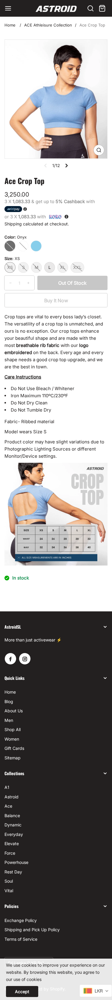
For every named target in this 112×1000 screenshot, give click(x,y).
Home (10, 25)
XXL (77, 267)
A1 (6, 787)
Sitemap (12, 757)
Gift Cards (14, 748)
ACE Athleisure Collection (48, 25)
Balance (12, 815)
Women (11, 739)
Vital (8, 890)
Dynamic (13, 824)
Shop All (12, 729)
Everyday (13, 834)
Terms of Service (20, 939)
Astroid (11, 796)
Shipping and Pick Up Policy (32, 929)
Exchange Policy (20, 920)
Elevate (11, 843)
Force (9, 853)
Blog (8, 701)
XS (10, 267)
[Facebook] (10, 659)
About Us (13, 710)
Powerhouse (16, 862)
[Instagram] (25, 659)
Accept (22, 991)
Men (8, 720)
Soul (8, 881)
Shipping (13, 223)
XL (62, 267)
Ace (8, 806)
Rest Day (13, 871)
